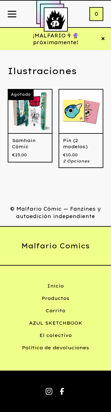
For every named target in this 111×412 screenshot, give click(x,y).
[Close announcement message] (103, 39)
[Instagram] (49, 391)
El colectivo (55, 335)
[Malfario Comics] (56, 19)
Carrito (55, 310)
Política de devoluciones (55, 348)
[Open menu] (12, 14)
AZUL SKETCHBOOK (55, 323)
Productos (55, 298)
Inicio (55, 286)
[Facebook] (62, 391)
